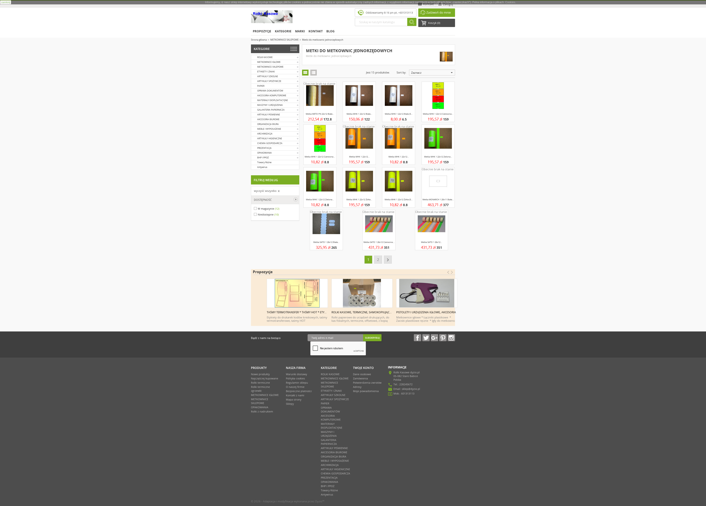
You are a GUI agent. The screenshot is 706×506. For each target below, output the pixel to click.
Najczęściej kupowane (264, 378)
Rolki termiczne (260, 382)
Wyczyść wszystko (267, 191)
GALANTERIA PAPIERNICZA (271, 109)
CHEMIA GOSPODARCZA (269, 143)
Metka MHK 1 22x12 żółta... (359, 199)
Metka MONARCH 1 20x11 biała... (438, 199)
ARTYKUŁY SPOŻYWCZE (269, 81)
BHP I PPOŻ (263, 157)
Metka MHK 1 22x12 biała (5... (399, 113)
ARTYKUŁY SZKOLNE (267, 76)
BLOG (330, 31)
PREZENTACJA (264, 148)
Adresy (357, 387)
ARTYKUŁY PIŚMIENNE (268, 114)
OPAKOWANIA (264, 152)
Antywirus (262, 167)
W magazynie (268, 208)
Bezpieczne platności (299, 391)
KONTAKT (316, 31)
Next (453, 297)
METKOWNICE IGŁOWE (269, 62)
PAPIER (260, 85)
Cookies (510, 2)
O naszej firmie (295, 387)
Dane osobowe (362, 374)
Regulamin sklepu (297, 382)
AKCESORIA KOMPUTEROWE (271, 95)
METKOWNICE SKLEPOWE (270, 66)
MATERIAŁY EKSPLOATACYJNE (272, 100)
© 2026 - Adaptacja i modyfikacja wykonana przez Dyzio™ (288, 501)
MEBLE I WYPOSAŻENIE (269, 128)
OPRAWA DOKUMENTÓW (270, 90)
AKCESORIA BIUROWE (268, 119)
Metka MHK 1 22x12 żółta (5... (399, 199)
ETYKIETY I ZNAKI (266, 71)
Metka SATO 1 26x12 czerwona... (378, 242)
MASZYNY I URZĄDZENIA (270, 105)
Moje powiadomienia (366, 391)
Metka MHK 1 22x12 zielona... (438, 156)
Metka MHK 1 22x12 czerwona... (438, 113)
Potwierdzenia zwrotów (367, 382)
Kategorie (262, 49)
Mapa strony (293, 399)
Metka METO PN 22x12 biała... (320, 113)
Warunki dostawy (296, 374)
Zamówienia (360, 378)
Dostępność (263, 200)
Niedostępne (268, 214)
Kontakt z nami (295, 395)
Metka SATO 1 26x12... (431, 242)
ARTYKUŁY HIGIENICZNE (269, 138)
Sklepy (290, 403)
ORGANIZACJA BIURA (268, 124)
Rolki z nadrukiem (262, 411)
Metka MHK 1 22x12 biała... (359, 113)
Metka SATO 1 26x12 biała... (326, 242)
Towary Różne (264, 162)
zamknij (5, 2)
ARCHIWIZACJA (264, 133)
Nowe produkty (260, 374)
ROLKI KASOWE (265, 57)
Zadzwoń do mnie (438, 12)
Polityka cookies (295, 378)
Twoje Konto (363, 368)
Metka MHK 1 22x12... (359, 156)
